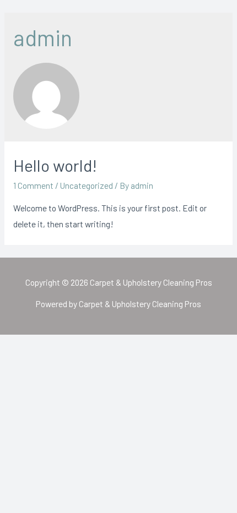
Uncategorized (86, 185)
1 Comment (33, 185)
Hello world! (55, 165)
